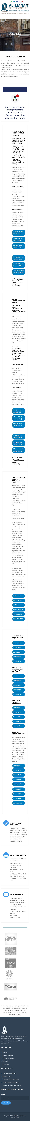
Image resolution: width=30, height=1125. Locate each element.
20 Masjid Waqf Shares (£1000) (18, 450)
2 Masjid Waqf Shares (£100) (17, 418)
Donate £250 (17, 789)
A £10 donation (17, 600)
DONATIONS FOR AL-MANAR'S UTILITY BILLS (18, 637)
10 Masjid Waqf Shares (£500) (17, 437)
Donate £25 (17, 770)
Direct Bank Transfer (18, 855)
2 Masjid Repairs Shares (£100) (18, 240)
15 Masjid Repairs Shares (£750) (18, 265)
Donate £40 (17, 657)
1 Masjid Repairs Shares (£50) (18, 233)
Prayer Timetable (8, 1058)
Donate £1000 (17, 803)
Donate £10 (16, 643)
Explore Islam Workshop (10, 1082)
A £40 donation (18, 614)
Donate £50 (17, 661)
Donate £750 (17, 798)
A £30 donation (18, 609)
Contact (6, 1064)
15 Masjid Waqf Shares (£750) (17, 443)
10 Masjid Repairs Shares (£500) (18, 258)
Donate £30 (17, 652)
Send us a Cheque (16, 895)
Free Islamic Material (9, 1073)
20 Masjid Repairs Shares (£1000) (18, 272)
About (5, 1052)
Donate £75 (17, 779)
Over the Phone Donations (16, 824)
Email (3, 1094)
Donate (5, 1061)
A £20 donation (18, 605)
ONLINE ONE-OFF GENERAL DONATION (18, 733)
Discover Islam (8, 1055)
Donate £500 (17, 794)
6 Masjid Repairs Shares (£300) (18, 246)
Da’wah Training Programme (12, 1085)
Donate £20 (17, 647)
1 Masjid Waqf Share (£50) (17, 411)
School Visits (7, 1076)
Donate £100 (17, 784)
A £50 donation (18, 619)
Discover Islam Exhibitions (11, 1079)
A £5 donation (17, 596)
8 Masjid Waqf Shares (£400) (17, 425)
